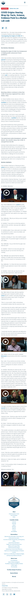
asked (2, 167)
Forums (14, 530)
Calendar (14, 522)
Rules (14, 517)
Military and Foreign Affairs (14, 546)
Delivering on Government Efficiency (14, 549)
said (6, 75)
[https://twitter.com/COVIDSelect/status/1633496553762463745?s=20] (14, 282)
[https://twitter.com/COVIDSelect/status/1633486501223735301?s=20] (14, 195)
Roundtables (14, 531)
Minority (14, 576)
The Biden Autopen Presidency (14, 569)
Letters (14, 525)
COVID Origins (14, 565)
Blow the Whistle (14, 573)
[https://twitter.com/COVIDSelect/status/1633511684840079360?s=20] (14, 479)
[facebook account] (3, 594)
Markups (14, 526)
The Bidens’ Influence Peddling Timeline (14, 563)
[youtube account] (14, 594)
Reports (14, 528)
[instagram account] (10, 594)
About (14, 511)
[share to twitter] (2, 28)
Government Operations (14, 542)
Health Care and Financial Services (14, 544)
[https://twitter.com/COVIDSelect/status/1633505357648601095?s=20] (14, 396)
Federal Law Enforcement (14, 547)
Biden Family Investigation (14, 562)
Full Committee (14, 515)
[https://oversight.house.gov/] (2, 2)
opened (3, 59)
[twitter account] (7, 594)
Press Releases (14, 560)
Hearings (14, 523)
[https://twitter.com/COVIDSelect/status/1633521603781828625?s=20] (14, 344)
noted (17, 204)
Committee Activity (14, 520)
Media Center (14, 558)
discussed (3, 356)
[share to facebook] (6, 28)
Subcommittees (14, 534)
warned (3, 408)
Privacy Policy (5, 585)
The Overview (14, 566)
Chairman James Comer (14, 513)
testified (3, 102)
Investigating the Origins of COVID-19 (11, 36)
